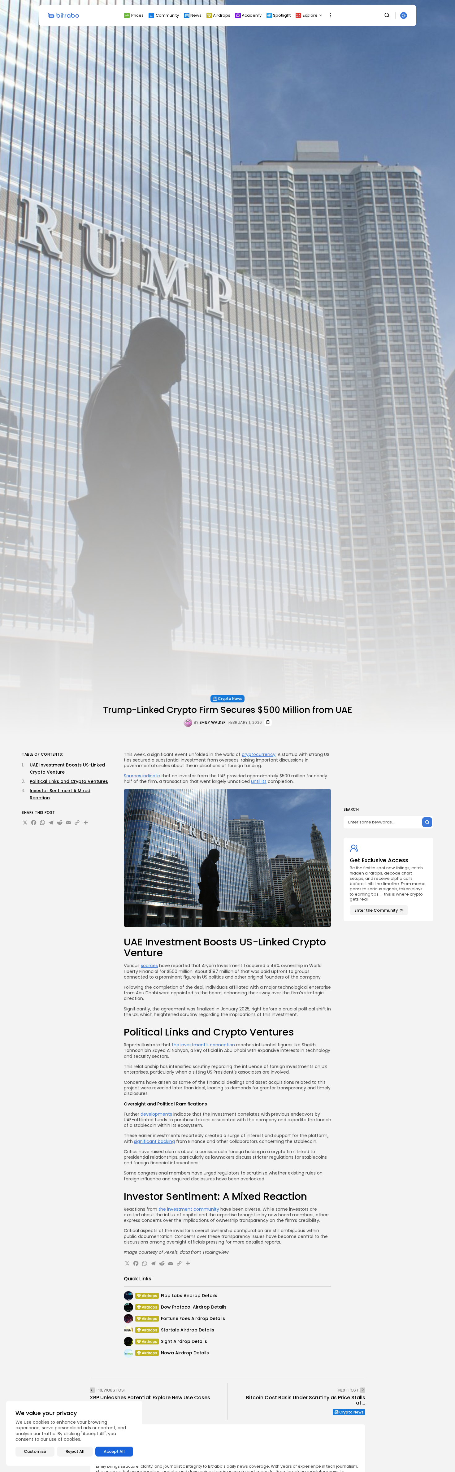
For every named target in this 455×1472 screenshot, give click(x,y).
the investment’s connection (203, 1045)
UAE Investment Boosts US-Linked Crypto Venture (67, 768)
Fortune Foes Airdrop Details (193, 1318)
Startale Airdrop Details (187, 1330)
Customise (35, 1451)
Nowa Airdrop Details (185, 1353)
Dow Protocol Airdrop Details (194, 1307)
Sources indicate (142, 776)
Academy (252, 15)
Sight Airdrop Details (184, 1341)
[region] (74, 1433)
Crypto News (230, 698)
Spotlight (282, 15)
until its (258, 781)
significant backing (154, 1141)
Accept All (114, 1451)
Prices (137, 15)
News (196, 15)
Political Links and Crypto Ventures (69, 781)
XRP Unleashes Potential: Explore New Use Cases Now (150, 1400)
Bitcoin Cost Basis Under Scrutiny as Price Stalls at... (305, 1400)
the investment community (188, 1209)
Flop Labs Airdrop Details (189, 1295)
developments (156, 1114)
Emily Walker (213, 722)
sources (149, 965)
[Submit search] (427, 822)
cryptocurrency (258, 754)
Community (167, 15)
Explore (310, 15)
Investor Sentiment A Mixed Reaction (60, 794)
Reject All (75, 1451)
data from (190, 1252)
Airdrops (221, 15)
